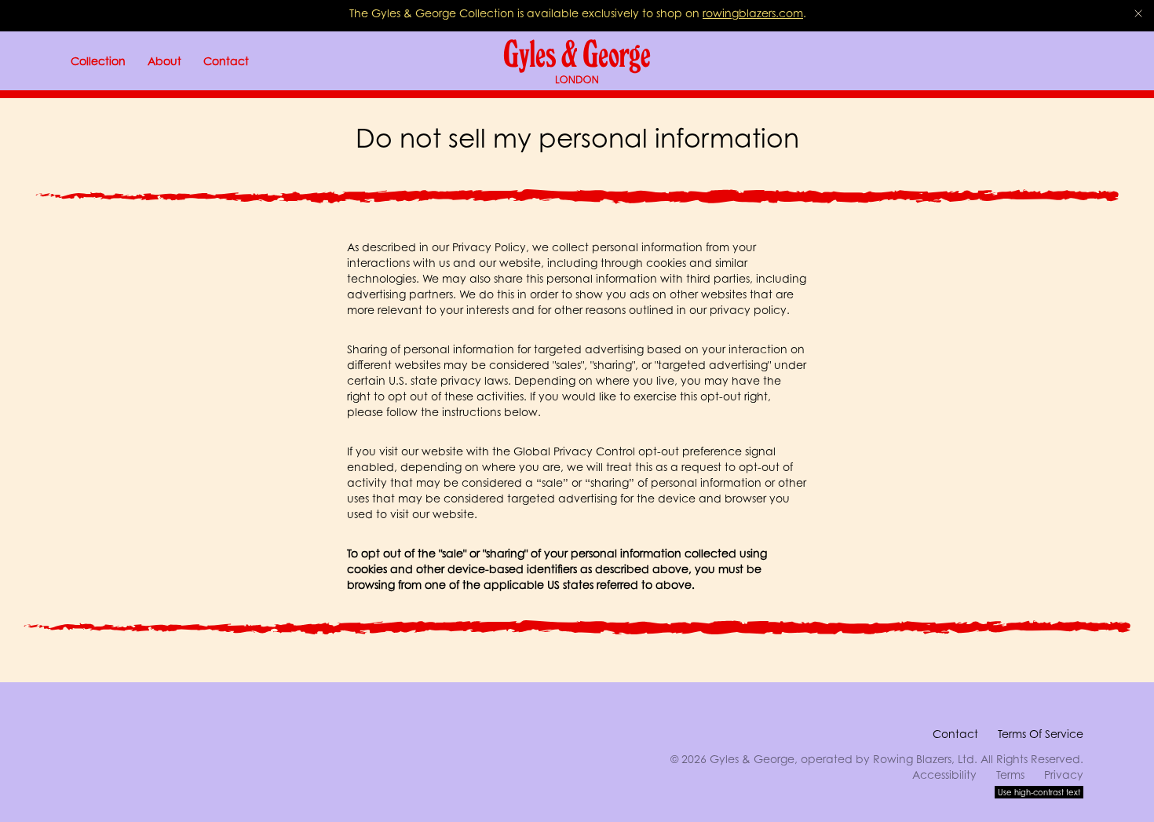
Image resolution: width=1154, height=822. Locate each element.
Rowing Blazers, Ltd (923, 758)
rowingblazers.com (753, 13)
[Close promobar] (1138, 13)
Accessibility (944, 774)
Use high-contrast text (1039, 792)
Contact (955, 733)
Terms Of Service (1040, 733)
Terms (1010, 774)
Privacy (1063, 774)
